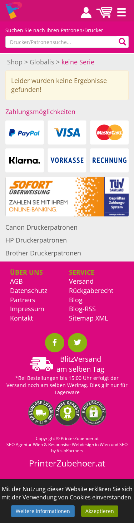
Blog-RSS (82, 308)
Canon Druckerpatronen (41, 227)
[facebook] (54, 342)
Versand (81, 281)
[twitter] (77, 342)
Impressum (27, 308)
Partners (22, 299)
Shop (15, 62)
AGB (16, 281)
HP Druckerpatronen (36, 240)
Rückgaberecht (91, 290)
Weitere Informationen (43, 511)
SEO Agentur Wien (24, 444)
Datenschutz (28, 290)
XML (101, 318)
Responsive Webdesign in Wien (79, 444)
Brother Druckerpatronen (43, 253)
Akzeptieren (99, 511)
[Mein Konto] (83, 12)
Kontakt (21, 318)
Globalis (42, 62)
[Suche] (122, 42)
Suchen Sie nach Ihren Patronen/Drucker (54, 30)
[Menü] (121, 12)
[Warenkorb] (104, 12)
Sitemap (81, 318)
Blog (76, 299)
